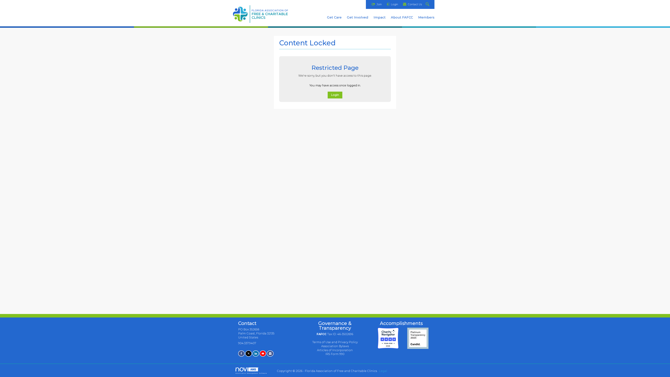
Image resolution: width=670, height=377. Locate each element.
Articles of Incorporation (335, 350)
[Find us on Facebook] (241, 353)
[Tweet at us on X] (248, 353)
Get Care (334, 17)
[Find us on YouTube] (263, 353)
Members (426, 17)
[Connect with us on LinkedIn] (255, 353)
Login (335, 95)
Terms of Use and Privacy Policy (335, 342)
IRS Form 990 (334, 354)
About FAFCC (402, 17)
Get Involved (357, 17)
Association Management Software (251, 373)
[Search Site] (428, 4)
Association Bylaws (335, 346)
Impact (380, 17)
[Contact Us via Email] (270, 353)
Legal (383, 371)
